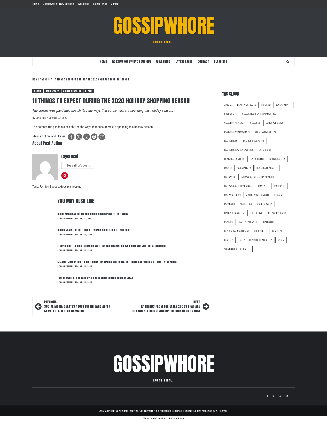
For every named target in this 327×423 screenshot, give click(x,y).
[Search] (287, 62)
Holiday (230, 177)
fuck (228, 168)
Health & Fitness (266, 168)
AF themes (222, 410)
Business (230, 113)
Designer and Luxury (237, 131)
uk (281, 240)
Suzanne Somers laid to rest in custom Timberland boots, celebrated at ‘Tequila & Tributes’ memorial (117, 262)
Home (35, 3)
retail (88, 91)
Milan (278, 195)
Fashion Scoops (49, 186)
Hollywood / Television (238, 186)
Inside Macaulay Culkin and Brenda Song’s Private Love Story (92, 214)
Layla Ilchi (41, 117)
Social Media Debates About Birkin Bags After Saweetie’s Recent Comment (77, 306)
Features (257, 158)
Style (277, 231)
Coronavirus (275, 122)
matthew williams (257, 195)
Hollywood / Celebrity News (257, 177)
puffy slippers (276, 213)
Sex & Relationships (236, 231)
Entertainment (266, 131)
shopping (75, 186)
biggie (266, 104)
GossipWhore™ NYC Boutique (58, 3)
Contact (115, 3)
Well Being (83, 3)
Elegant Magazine (202, 410)
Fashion (231, 140)
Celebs (255, 122)
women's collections (237, 249)
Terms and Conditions (155, 418)
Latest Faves (100, 3)
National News (234, 213)
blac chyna (283, 104)
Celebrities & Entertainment (260, 113)
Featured (264, 149)
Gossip (38, 91)
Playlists (220, 61)
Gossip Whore (67, 218)
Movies (229, 204)
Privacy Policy (176, 418)
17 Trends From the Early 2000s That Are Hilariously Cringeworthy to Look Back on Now (166, 306)
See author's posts (78, 165)
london (279, 186)
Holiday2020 (52, 91)
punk (228, 222)
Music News (264, 204)
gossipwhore (163, 25)
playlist (256, 213)
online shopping (72, 91)
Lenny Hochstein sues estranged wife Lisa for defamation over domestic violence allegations (111, 246)
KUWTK (263, 186)
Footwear (277, 158)
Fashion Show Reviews (238, 149)
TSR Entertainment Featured (255, 240)
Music (246, 204)
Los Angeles (232, 195)
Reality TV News (248, 222)
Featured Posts (234, 158)
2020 (228, 104)
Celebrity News (234, 122)
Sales (268, 222)
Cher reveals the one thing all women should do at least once (93, 230)
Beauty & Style (246, 104)
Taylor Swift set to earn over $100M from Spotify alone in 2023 (95, 278)
